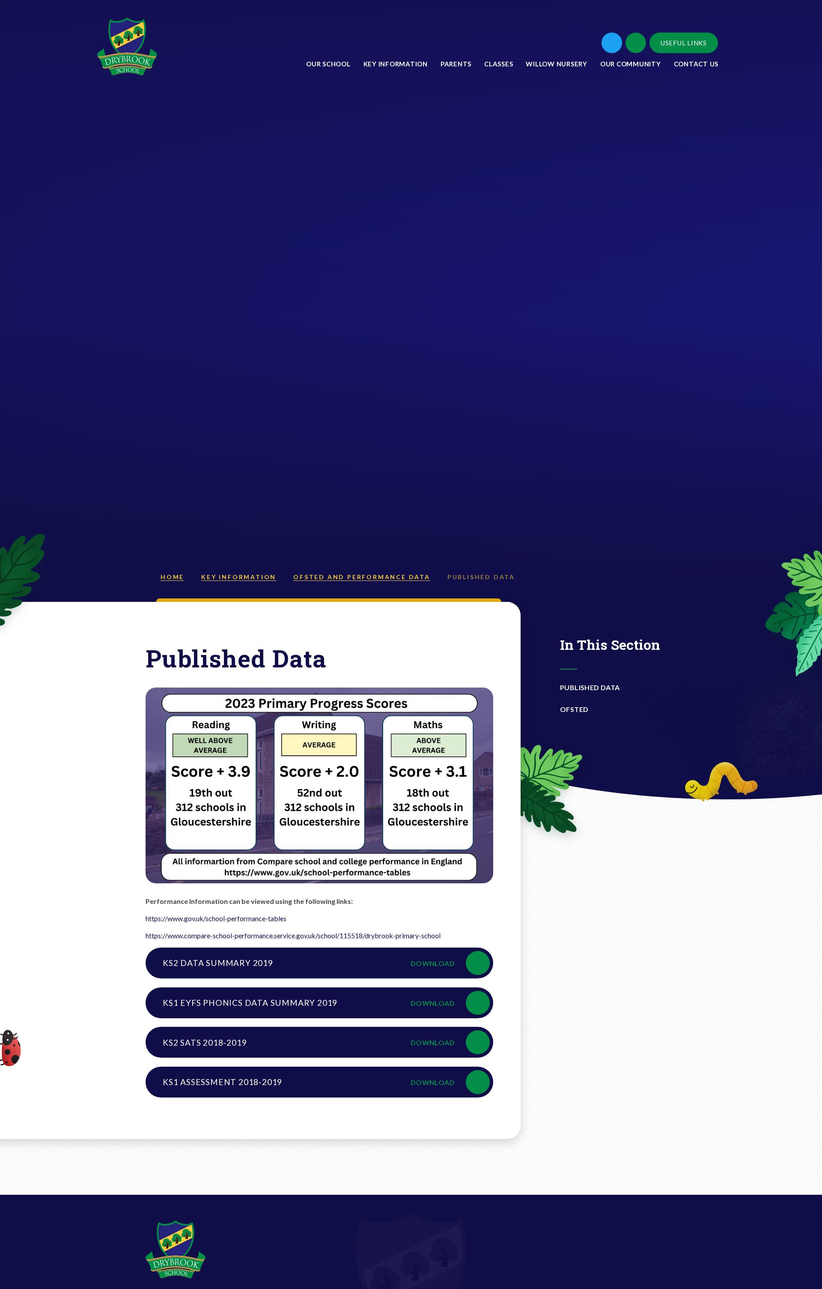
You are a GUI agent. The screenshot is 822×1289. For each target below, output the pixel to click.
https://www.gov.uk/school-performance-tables (216, 918)
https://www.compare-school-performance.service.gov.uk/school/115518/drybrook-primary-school (293, 935)
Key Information (238, 576)
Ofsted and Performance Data (361, 576)
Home (172, 576)
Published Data (481, 576)
